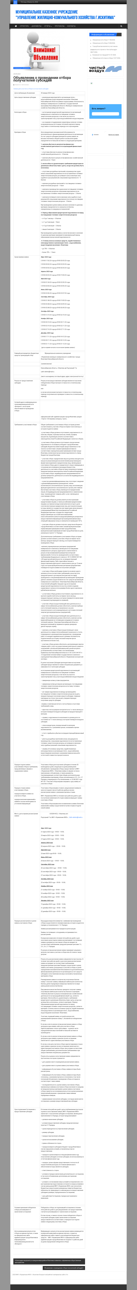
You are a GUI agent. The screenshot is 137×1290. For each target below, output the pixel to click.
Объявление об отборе (100, 40)
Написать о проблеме (105, 115)
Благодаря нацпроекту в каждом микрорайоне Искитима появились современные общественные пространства (48, 1261)
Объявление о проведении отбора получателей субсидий (63, 1268)
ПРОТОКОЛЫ (59, 26)
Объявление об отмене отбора (103, 58)
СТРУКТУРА (24, 26)
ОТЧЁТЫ (47, 26)
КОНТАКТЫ (71, 26)
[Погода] (95, 134)
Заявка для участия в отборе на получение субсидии (30, 89)
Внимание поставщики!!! (101, 55)
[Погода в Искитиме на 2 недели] (113, 134)
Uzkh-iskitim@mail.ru (75, 817)
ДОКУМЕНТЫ (36, 26)
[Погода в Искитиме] (105, 132)
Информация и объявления (22, 68)
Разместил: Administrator (22, 84)
